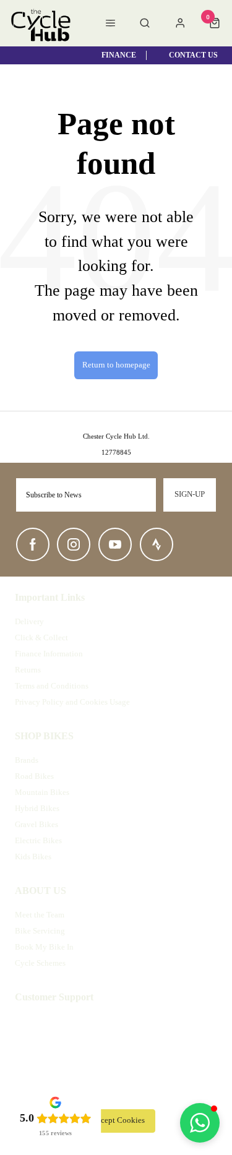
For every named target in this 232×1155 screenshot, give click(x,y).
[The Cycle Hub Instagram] (73, 544)
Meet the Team (39, 914)
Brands (26, 760)
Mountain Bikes (42, 792)
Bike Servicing (40, 930)
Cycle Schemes (40, 963)
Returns (28, 669)
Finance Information (49, 653)
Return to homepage (116, 365)
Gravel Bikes (36, 824)
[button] (200, 1123)
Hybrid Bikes (37, 808)
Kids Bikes (33, 856)
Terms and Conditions (51, 685)
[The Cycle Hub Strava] (156, 544)
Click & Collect (41, 637)
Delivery (29, 621)
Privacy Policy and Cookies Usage (72, 701)
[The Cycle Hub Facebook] (32, 544)
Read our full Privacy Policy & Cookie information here (116, 1093)
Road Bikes (34, 776)
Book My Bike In (44, 946)
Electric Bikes (38, 840)
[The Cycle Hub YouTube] (115, 544)
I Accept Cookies (116, 1120)
